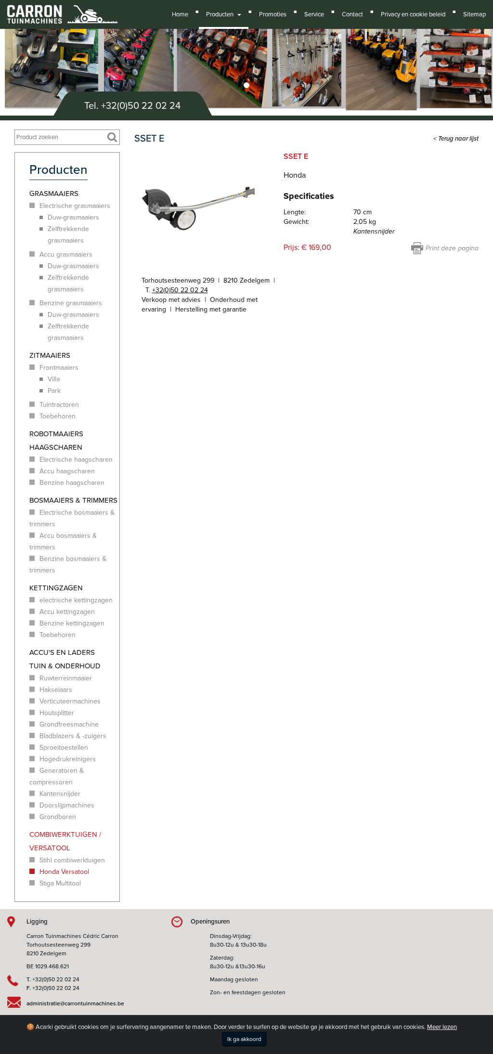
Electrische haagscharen (76, 459)
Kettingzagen (56, 588)
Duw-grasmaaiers (73, 217)
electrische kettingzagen (76, 600)
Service (314, 14)
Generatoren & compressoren (56, 776)
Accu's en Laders (62, 652)
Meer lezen (442, 1027)
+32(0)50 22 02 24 (141, 106)
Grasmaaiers (53, 193)
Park (54, 391)
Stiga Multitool (60, 883)
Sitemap (474, 14)
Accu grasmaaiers (65, 254)
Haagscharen (55, 447)
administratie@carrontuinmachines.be (75, 1003)
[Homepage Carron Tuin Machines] (62, 9)
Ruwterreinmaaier (65, 678)
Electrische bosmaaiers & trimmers (72, 518)
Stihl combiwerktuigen (72, 860)
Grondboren (57, 817)
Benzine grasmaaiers (70, 303)
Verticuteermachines (70, 701)
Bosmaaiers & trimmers (73, 500)
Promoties (272, 14)
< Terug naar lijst (456, 139)
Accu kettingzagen (67, 612)
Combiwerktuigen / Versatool (65, 841)
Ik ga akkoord (244, 1039)
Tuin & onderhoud (65, 666)
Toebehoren (57, 416)
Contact (352, 14)
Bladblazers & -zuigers (72, 736)
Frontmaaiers (58, 368)
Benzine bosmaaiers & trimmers (67, 564)
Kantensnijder (59, 794)
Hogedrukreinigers (67, 759)
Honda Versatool (64, 872)
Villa (54, 379)
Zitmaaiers (49, 355)
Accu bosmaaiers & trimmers (63, 541)
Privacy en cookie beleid (413, 14)
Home (180, 14)
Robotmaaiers (56, 433)
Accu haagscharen (67, 471)
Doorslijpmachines (66, 805)
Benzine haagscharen (71, 483)
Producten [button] (221, 14)
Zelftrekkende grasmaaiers (68, 235)
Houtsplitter (56, 713)
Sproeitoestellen (63, 747)
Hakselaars (55, 690)
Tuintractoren (59, 405)
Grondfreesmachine (69, 724)
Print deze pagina (452, 248)
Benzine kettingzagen (71, 623)
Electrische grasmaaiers (74, 206)
